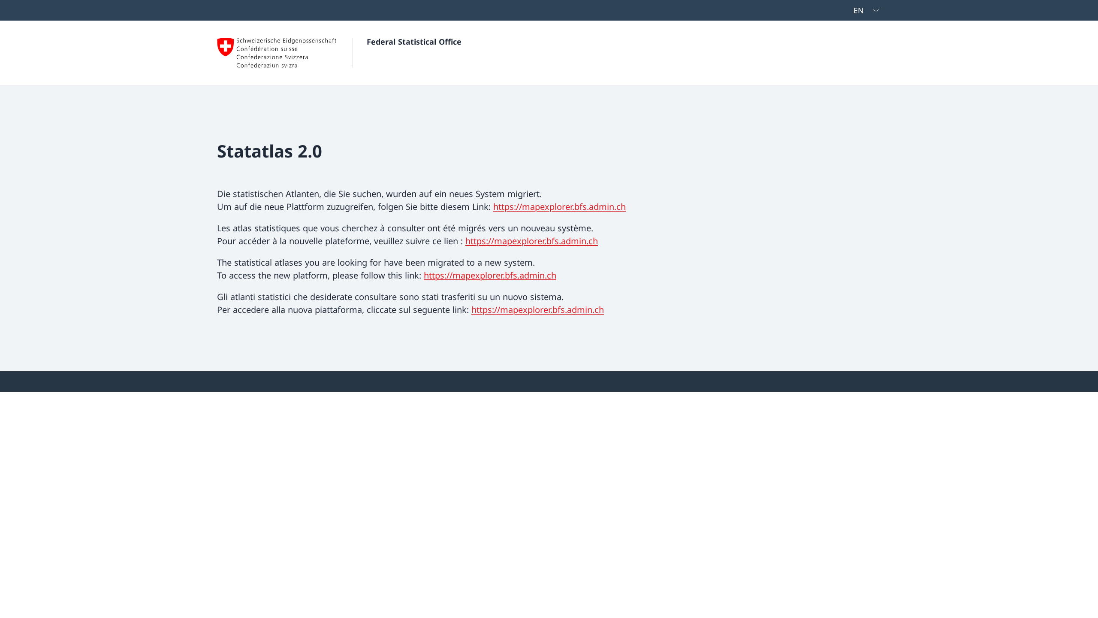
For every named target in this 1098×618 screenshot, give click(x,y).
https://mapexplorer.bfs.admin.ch (559, 206)
